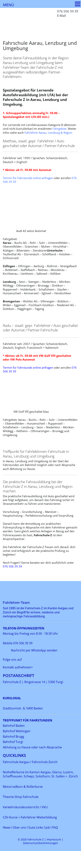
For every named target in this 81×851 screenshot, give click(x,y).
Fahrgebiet (59, 128)
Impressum (54, 839)
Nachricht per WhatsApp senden (34, 650)
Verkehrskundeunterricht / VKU (25, 807)
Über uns (19, 827)
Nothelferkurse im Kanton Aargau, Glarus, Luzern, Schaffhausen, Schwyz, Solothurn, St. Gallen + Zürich (40, 774)
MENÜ (8, 4)
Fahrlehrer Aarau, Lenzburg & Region (48, 132)
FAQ (55, 827)
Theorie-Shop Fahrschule (20, 797)
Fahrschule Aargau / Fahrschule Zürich (30, 762)
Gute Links (35, 827)
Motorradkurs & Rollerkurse (23, 787)
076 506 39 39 (67, 11)
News (7, 827)
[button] (77, 4)
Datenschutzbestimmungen (40, 843)
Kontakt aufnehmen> (18, 667)
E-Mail (61, 15)
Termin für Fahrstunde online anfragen (28, 178)
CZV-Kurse (10, 817)
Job (47, 827)
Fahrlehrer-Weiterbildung (39, 817)
